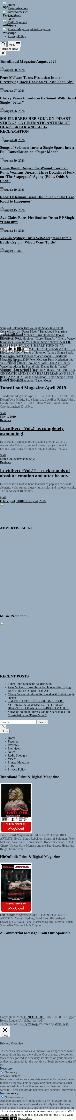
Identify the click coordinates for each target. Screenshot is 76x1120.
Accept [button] (4, 1118)
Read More (25, 1118)
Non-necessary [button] (9, 1093)
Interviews (14, 748)
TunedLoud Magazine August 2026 (28, 61)
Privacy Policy (17, 769)
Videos (12, 759)
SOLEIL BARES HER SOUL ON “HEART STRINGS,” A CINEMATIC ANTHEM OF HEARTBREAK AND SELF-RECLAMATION (35, 125)
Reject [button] (13, 1118)
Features (13, 741)
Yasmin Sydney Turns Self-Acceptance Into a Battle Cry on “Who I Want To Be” (36, 240)
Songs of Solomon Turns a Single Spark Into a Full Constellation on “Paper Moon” (37, 149)
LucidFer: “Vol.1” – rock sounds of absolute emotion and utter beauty (35, 473)
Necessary (11, 1072)
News (11, 752)
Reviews (13, 745)
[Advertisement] (38, 292)
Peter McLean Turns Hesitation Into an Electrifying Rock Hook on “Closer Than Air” (37, 80)
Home (11, 738)
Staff (3, 413)
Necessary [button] (6, 1068)
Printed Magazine (18, 762)
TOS (11, 766)
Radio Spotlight (17, 755)
